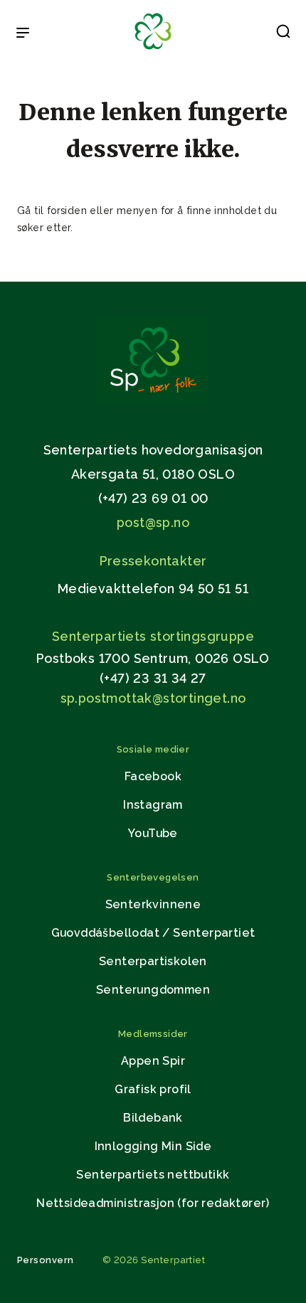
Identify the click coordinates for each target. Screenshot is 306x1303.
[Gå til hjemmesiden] (153, 400)
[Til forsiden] (153, 50)
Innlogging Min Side (153, 1146)
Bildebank (153, 1117)
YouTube (153, 833)
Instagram (153, 805)
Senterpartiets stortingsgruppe (153, 636)
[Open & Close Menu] (22, 34)
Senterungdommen (153, 989)
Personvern (45, 1260)
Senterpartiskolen (153, 961)
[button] (283, 34)
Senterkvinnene (153, 904)
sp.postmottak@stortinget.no (153, 698)
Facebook (153, 776)
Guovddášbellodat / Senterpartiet (153, 933)
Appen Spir (153, 1061)
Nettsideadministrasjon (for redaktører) (153, 1203)
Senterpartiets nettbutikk (152, 1174)
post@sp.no (153, 522)
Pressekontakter (153, 560)
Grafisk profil (153, 1089)
